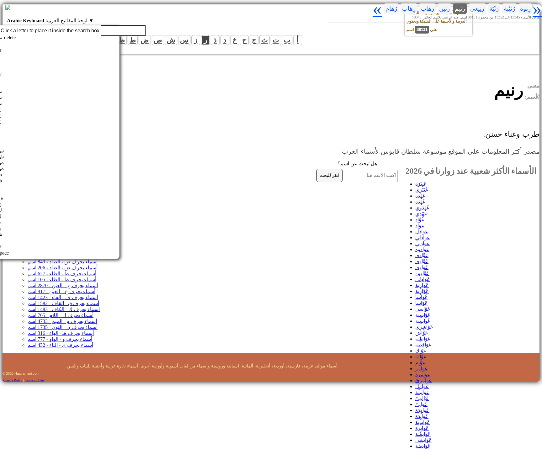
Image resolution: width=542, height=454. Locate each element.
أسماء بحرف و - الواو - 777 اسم (60, 339)
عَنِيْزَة (421, 184)
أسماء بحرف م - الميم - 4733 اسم (62, 321)
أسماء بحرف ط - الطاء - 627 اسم (62, 273)
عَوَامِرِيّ (423, 380)
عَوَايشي (423, 440)
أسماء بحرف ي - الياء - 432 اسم (60, 345)
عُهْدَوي (422, 207)
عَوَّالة (421, 356)
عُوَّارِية (422, 291)
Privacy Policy (12, 380)
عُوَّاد (419, 219)
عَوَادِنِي (422, 243)
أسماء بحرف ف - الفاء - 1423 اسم (63, 297)
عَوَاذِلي (422, 279)
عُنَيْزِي (421, 190)
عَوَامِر (421, 368)
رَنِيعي (477, 8)
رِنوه (525, 8)
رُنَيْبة (509, 8)
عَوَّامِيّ (422, 398)
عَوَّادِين (422, 273)
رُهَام (391, 8)
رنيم (460, 8)
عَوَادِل (421, 231)
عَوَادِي (421, 267)
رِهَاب (409, 8)
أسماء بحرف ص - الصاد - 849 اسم (63, 261)
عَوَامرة (422, 374)
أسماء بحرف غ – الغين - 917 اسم (61, 291)
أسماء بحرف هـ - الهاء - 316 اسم (61, 333)
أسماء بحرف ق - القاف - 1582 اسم (63, 303)
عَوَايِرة (422, 428)
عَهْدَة (420, 195)
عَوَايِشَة (423, 434)
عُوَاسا (421, 297)
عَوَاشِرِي (424, 327)
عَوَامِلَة (422, 392)
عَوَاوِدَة (422, 410)
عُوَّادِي (421, 261)
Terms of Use (34, 380)
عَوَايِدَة (421, 416)
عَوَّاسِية (423, 315)
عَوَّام (420, 362)
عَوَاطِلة (423, 338)
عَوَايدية (422, 422)
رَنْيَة (494, 8)
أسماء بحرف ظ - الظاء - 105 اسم (62, 279)
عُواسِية (423, 321)
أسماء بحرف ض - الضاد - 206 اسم (63, 267)
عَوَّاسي (422, 309)
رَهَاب (427, 8)
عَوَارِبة (422, 285)
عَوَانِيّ (421, 404)
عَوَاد (419, 225)
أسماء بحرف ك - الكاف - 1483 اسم (64, 309)
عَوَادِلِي (422, 237)
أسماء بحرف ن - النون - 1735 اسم (63, 327)
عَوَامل (422, 386)
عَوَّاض (421, 332)
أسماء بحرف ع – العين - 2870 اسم (63, 285)
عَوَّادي (421, 255)
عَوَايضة (423, 446)
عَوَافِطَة (423, 344)
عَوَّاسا (421, 303)
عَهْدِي (421, 213)
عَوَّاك (420, 350)
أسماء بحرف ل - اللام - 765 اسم (60, 315)
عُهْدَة (420, 201)
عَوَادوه (422, 249)
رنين (444, 8)
